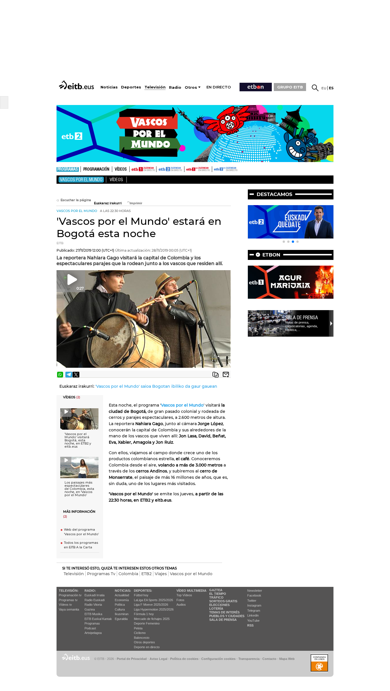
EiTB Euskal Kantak (98, 619)
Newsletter (254, 590)
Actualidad (122, 595)
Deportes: (143, 590)
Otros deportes (144, 642)
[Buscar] (315, 87)
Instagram (254, 605)
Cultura (120, 609)
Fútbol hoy (141, 595)
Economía (122, 600)
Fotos (180, 600)
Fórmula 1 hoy (144, 614)
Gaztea (90, 609)
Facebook (254, 595)
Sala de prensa (301, 317)
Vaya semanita (69, 609)
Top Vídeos (184, 595)
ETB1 (142, 169)
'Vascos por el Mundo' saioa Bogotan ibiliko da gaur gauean (156, 386)
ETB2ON (215, 168)
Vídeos (121, 169)
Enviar (226, 374)
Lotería (216, 608)
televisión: (69, 590)
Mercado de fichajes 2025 (152, 619)
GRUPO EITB (290, 87)
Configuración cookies (218, 658)
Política (120, 604)
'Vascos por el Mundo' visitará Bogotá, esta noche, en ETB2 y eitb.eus (78, 440)
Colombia (128, 573)
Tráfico (216, 597)
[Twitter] (76, 374)
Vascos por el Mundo (81, 180)
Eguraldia (121, 619)
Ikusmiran (121, 614)
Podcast (90, 628)
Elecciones (219, 605)
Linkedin (253, 615)
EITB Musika (93, 614)
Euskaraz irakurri (108, 203)
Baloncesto (141, 637)
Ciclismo (140, 633)
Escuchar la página (76, 200)
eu (323, 88)
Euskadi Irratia (94, 595)
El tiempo (217, 593)
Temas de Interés (224, 612)
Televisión (74, 573)
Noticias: (123, 590)
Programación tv (70, 595)
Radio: (90, 590)
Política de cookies (184, 658)
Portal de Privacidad (132, 658)
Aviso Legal (158, 658)
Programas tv (68, 600)
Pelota (138, 628)
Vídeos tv (65, 604)
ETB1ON (187, 168)
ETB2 (170, 169)
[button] (284, 242)
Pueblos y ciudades (226, 616)
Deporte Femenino (147, 623)
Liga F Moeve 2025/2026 (151, 604)
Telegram (253, 610)
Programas (67, 169)
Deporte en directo (147, 647)
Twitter (251, 600)
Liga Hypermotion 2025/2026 (154, 609)
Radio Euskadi (94, 600)
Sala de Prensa (223, 619)
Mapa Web (287, 658)
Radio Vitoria (93, 604)
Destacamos (274, 194)
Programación (96, 169)
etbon (271, 255)
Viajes (161, 573)
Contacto (269, 658)
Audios (181, 604)
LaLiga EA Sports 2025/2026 (153, 600)
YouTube (253, 620)
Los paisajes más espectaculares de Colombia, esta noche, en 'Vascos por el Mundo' (79, 489)
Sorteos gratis (223, 601)
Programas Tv (101, 573)
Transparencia (249, 658)
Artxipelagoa (93, 633)
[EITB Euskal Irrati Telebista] (77, 85)
